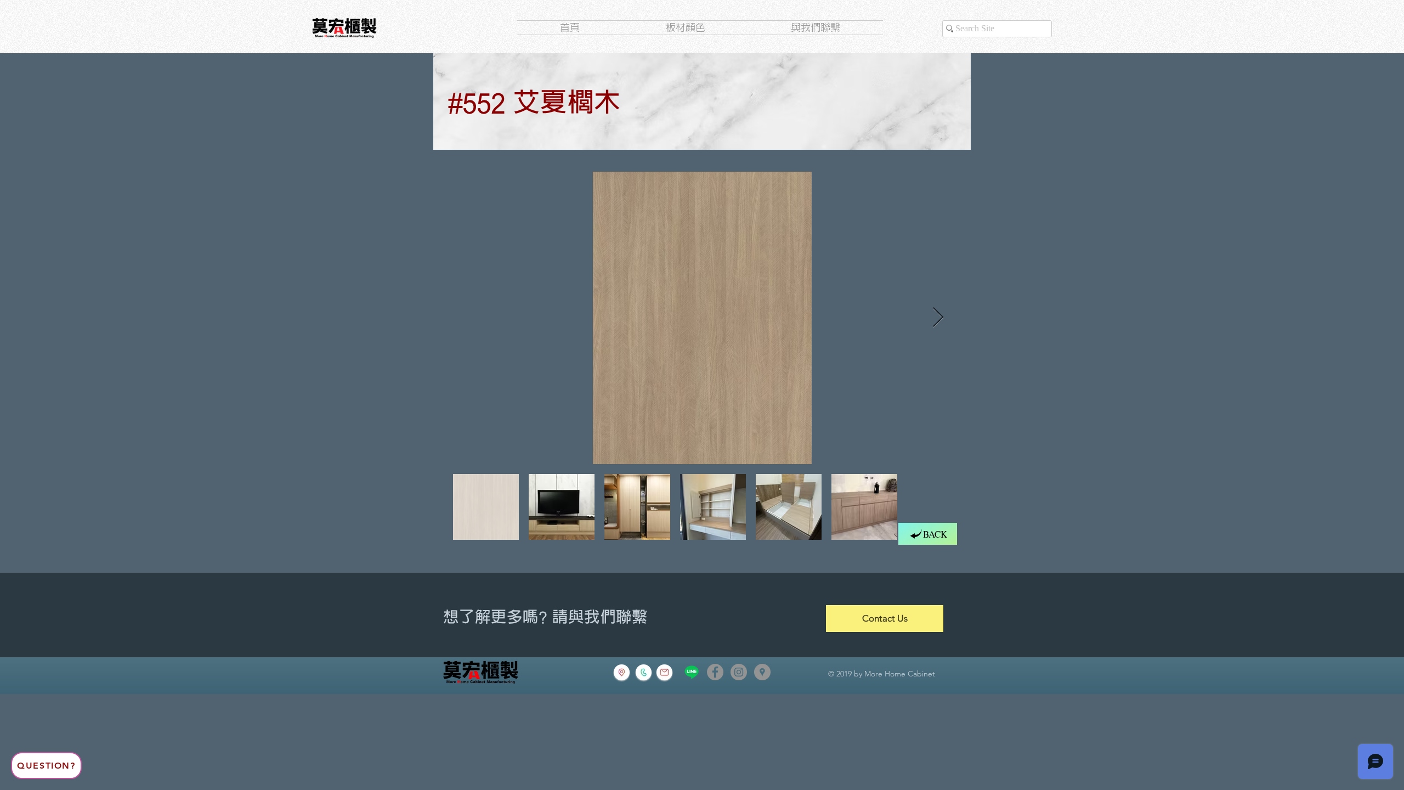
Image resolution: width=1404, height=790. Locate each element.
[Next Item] (938, 318)
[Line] (691, 672)
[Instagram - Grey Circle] (739, 672)
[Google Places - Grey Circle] (762, 672)
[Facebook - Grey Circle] (715, 672)
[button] (46, 765)
